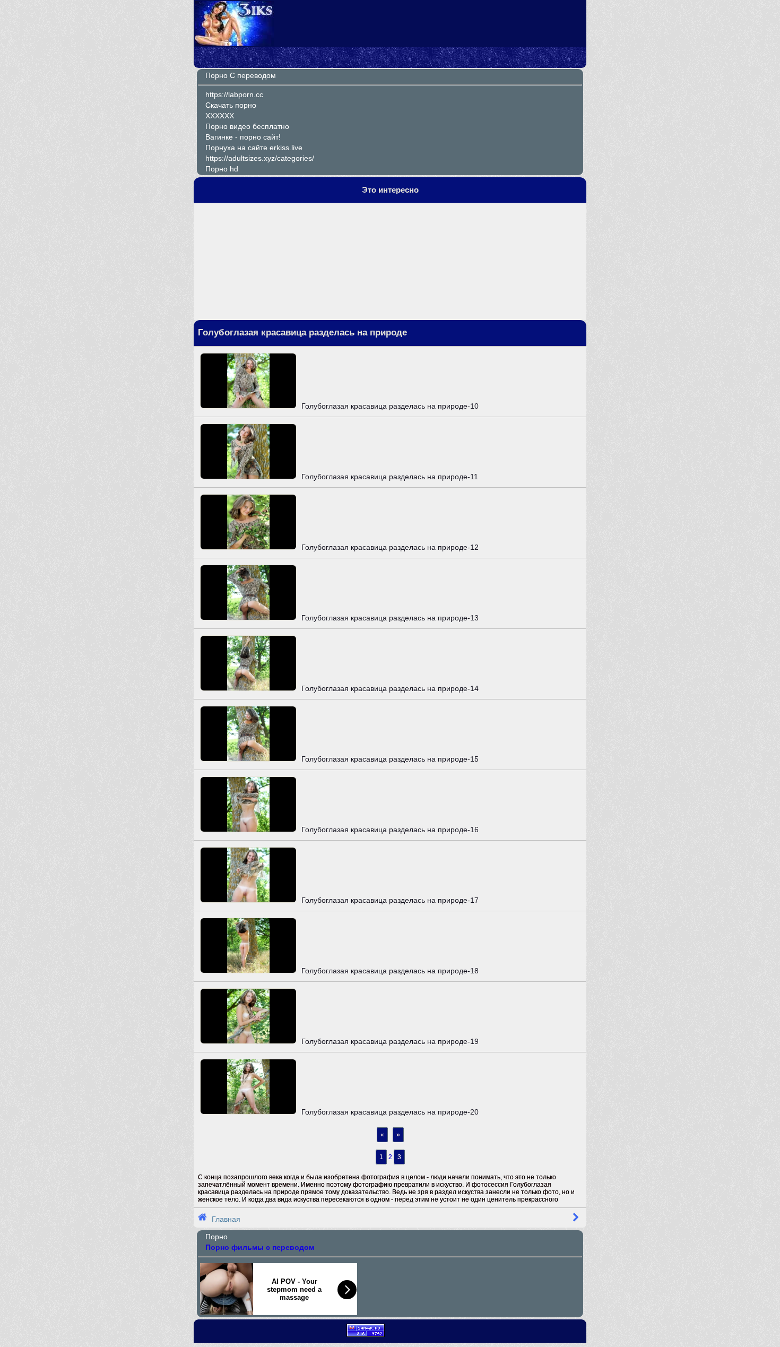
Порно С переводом (240, 75)
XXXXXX (219, 115)
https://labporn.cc (234, 94)
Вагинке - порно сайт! (243, 137)
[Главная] (234, 43)
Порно (216, 1236)
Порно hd (221, 169)
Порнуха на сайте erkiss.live (253, 147)
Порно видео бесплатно (247, 126)
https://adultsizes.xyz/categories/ (259, 158)
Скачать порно (230, 105)
